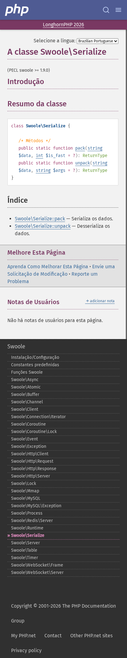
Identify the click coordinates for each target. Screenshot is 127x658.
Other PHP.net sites (91, 636)
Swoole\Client (24, 409)
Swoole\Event (24, 439)
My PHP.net (23, 636)
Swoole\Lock (23, 483)
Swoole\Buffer (25, 394)
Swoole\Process (27, 513)
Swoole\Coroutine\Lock (34, 431)
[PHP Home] (17, 10)
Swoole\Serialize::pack (40, 219)
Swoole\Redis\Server (32, 520)
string (95, 148)
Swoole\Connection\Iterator (38, 416)
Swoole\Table (24, 550)
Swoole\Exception (28, 446)
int (39, 155)
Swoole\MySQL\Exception (36, 505)
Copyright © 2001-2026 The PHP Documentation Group (63, 613)
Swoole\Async (25, 379)
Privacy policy (26, 650)
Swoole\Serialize (27, 535)
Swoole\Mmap (25, 491)
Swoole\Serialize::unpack (43, 226)
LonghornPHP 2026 (63, 25)
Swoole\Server (25, 543)
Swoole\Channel (27, 402)
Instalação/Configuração (35, 357)
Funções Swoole (27, 372)
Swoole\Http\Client (29, 453)
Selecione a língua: (55, 41)
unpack (82, 163)
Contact (53, 636)
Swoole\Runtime (27, 528)
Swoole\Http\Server (30, 476)
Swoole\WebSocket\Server (37, 572)
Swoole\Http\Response (33, 468)
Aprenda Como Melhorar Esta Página (47, 267)
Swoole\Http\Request (32, 461)
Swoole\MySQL (25, 498)
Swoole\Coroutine (28, 424)
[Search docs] (106, 10)
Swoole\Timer (24, 557)
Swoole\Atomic (26, 387)
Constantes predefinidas (35, 364)
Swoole (16, 346)
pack (80, 148)
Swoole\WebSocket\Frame (37, 565)
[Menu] (118, 10)
